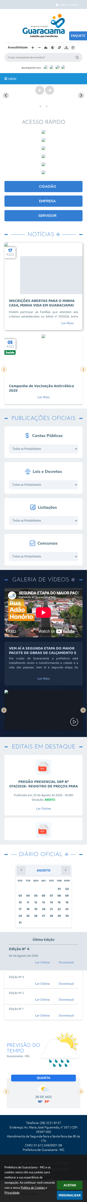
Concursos (47, 543)
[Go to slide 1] (40, 106)
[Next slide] (81, 95)
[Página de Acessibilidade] (73, 48)
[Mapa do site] (66, 48)
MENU (12, 78)
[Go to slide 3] (47, 106)
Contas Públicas (47, 435)
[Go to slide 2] (43, 106)
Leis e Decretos (47, 471)
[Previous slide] (6, 95)
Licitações (47, 507)
